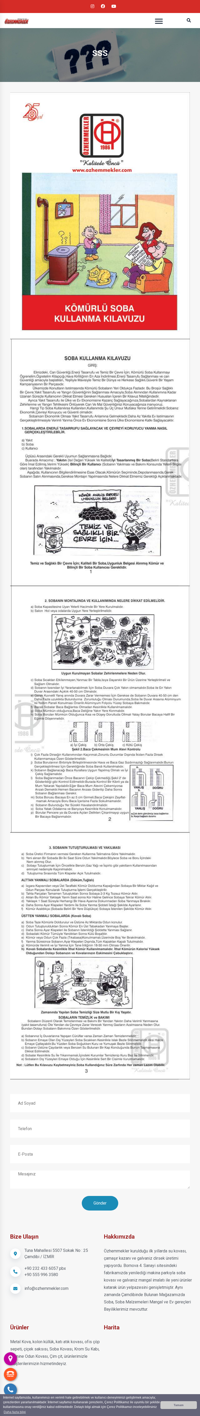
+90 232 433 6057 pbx (45, 1268)
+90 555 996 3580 (41, 1274)
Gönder (100, 1203)
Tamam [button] (179, 1405)
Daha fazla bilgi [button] (15, 1412)
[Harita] (10, 1358)
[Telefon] (10, 1389)
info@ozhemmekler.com (46, 1288)
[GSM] (10, 1374)
